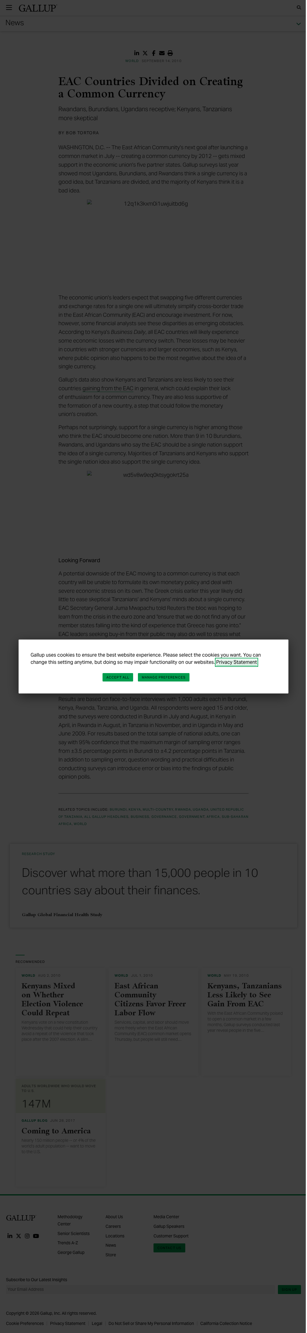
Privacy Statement (236, 662)
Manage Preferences (164, 677)
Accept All (117, 677)
